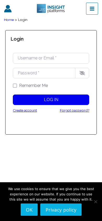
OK (29, 209)
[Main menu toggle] (92, 9)
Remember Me (33, 85)
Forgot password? (74, 110)
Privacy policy (61, 209)
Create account (25, 110)
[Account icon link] (8, 9)
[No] (95, 201)
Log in (51, 99)
